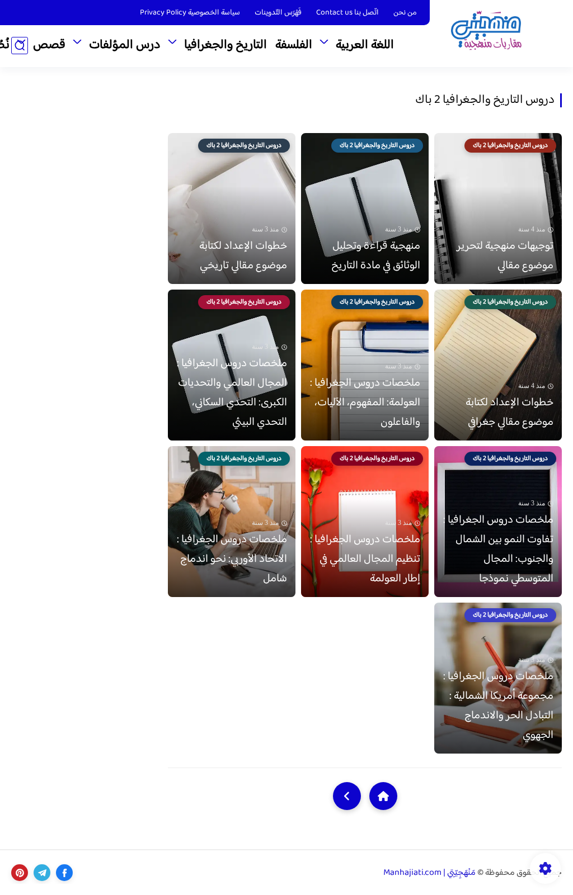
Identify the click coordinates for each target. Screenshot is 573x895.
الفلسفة (293, 45)
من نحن (405, 13)
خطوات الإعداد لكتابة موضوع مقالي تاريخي (243, 256)
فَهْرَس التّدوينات (278, 13)
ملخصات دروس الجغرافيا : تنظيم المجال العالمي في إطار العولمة (365, 559)
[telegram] (42, 872)
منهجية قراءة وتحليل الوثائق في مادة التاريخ (375, 256)
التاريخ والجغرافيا (225, 45)
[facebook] (64, 872)
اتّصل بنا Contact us (347, 13)
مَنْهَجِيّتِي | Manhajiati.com (429, 872)
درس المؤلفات (125, 45)
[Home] (383, 796)
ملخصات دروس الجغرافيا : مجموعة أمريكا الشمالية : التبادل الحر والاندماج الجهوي (498, 706)
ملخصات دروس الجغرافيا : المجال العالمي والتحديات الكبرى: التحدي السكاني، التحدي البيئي (232, 393)
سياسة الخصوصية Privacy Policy (190, 13)
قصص (49, 45)
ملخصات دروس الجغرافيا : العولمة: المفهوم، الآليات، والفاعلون (365, 402)
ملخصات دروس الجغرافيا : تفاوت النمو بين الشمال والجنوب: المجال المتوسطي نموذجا (498, 549)
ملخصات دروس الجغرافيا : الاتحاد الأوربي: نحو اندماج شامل (232, 559)
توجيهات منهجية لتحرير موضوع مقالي (505, 256)
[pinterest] (19, 872)
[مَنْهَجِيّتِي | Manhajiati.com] (486, 33)
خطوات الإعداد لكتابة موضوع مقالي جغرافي (509, 412)
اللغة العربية (365, 45)
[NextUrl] (347, 796)
